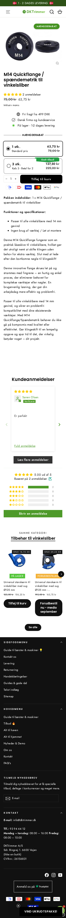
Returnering (11, 670)
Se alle (33, 627)
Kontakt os (10, 657)
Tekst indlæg (11, 690)
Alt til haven (11, 730)
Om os (8, 750)
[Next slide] (59, 424)
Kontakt (8, 756)
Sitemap (9, 696)
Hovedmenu (13, 709)
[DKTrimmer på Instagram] (54, 874)
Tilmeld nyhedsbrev (20, 777)
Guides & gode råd (15, 683)
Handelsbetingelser (15, 676)
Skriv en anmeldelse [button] (33, 513)
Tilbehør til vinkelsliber (33, 538)
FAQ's (7, 763)
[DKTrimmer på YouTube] (60, 874)
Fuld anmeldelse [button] (24, 446)
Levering (9, 663)
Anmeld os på (26, 886)
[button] (13, 94)
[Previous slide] (7, 424)
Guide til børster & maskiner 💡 (23, 650)
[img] (23, 391)
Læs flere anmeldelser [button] (33, 460)
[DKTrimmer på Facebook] (47, 874)
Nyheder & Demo (14, 743)
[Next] (61, 574)
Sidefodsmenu (16, 642)
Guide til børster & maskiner (21, 717)
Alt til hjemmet (13, 737)
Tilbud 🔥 (9, 723)
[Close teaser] (18, 906)
